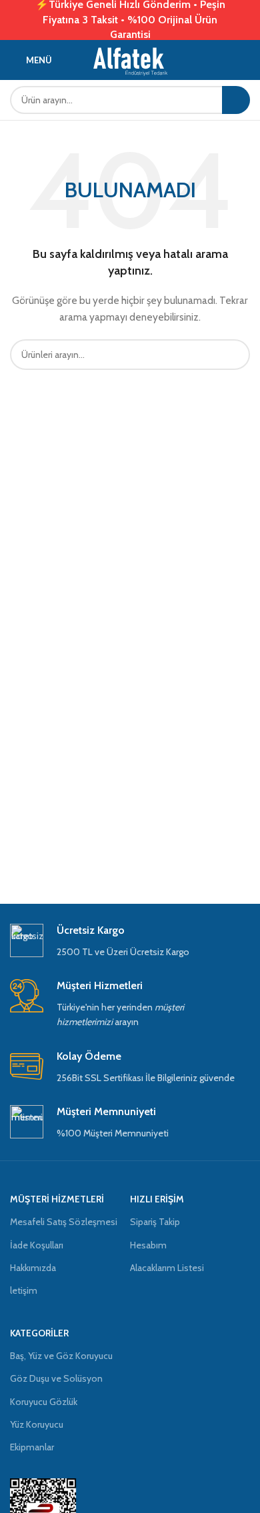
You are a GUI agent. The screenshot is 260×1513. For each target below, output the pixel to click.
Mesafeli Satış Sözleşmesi (63, 1222)
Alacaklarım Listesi (167, 1268)
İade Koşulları (36, 1245)
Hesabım (148, 1245)
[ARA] (236, 100)
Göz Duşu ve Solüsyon (56, 1378)
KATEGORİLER (39, 1333)
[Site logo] (130, 59)
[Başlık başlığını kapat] (243, 20)
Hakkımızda (33, 1268)
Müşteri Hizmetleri (57, 1199)
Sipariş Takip (155, 1222)
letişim (23, 1290)
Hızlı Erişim (157, 1199)
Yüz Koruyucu (36, 1424)
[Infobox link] (130, 941)
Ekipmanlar (32, 1447)
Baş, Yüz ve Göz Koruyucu (61, 1356)
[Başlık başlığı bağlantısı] (110, 20)
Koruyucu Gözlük (43, 1402)
